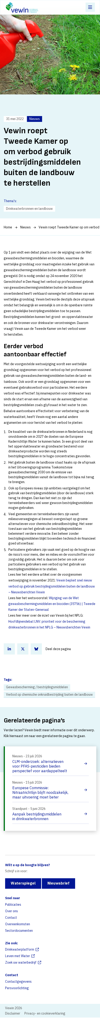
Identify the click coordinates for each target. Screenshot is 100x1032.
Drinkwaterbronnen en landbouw (29, 209)
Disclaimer (12, 1013)
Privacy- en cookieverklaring (44, 1013)
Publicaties (13, 904)
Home (8, 227)
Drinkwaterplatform (19, 949)
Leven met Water (17, 956)
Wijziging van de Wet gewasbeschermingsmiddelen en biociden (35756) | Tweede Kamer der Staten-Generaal (51, 604)
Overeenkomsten (17, 924)
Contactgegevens (18, 981)
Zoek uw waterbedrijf (21, 962)
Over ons (11, 911)
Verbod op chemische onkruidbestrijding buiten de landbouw (49, 694)
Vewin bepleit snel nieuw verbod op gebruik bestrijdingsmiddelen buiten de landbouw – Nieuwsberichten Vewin (51, 586)
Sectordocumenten (19, 930)
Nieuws (25, 227)
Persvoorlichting (17, 988)
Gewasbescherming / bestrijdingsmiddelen (37, 687)
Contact (11, 917)
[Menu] (90, 7)
